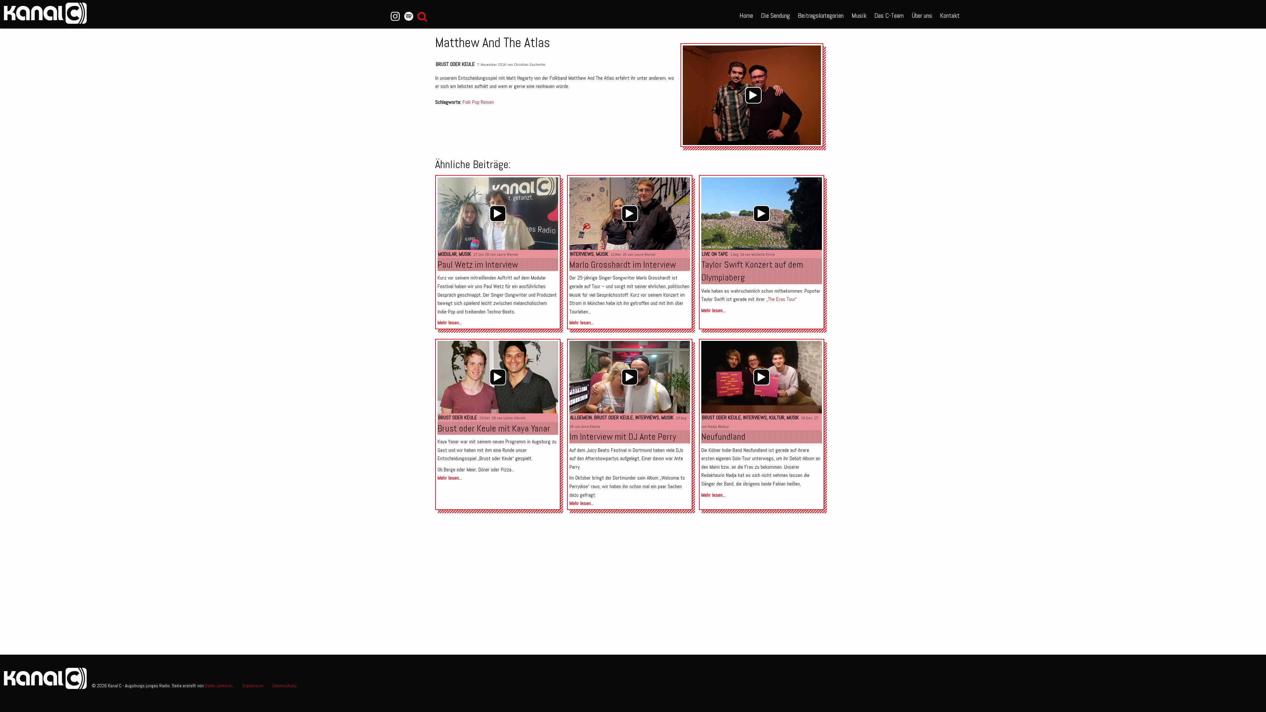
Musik (859, 15)
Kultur (776, 417)
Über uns (922, 15)
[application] (753, 95)
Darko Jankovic (218, 686)
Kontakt (950, 15)
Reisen (487, 102)
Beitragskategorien (821, 15)
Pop (475, 102)
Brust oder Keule (455, 64)
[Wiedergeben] (753, 95)
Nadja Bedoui (718, 426)
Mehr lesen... (449, 322)
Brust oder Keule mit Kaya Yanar (493, 428)
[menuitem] (746, 14)
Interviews (582, 254)
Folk (467, 102)
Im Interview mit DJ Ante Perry (622, 436)
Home (746, 15)
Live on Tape (715, 254)
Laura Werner (507, 254)
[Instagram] (395, 16)
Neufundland (723, 436)
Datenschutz (284, 686)
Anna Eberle (590, 426)
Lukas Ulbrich (514, 418)
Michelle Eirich (763, 254)
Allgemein (581, 417)
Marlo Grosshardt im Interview (622, 264)
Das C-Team (889, 15)
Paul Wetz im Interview (477, 264)
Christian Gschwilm (529, 64)
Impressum (252, 686)
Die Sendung (775, 15)
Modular (447, 254)
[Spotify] (409, 16)
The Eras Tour (781, 299)
